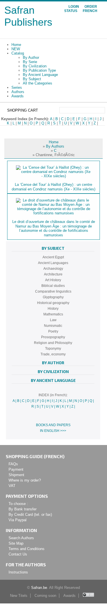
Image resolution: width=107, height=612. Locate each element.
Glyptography (53, 297)
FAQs (13, 464)
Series (16, 87)
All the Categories (37, 83)
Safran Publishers (28, 16)
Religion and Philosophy (53, 343)
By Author (31, 57)
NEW (15, 49)
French (90, 11)
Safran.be (39, 587)
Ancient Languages (53, 263)
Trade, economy (53, 354)
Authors (17, 92)
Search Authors (21, 538)
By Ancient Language (40, 75)
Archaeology (53, 269)
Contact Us (18, 554)
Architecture (53, 274)
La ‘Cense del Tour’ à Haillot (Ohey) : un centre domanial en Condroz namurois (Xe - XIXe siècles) (53, 186)
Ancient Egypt (53, 257)
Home (16, 45)
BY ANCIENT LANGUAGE (53, 380)
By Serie (30, 62)
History (53, 309)
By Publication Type (39, 70)
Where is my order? (25, 480)
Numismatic (53, 326)
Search (101, 110)
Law (53, 320)
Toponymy (53, 349)
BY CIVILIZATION (53, 371)
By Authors (55, 146)
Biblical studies (53, 286)
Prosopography (53, 337)
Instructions (18, 572)
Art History (53, 280)
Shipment (16, 475)
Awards (17, 96)
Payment (16, 469)
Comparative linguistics (53, 291)
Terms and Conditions (27, 549)
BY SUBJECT (53, 248)
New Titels (18, 595)
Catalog (17, 53)
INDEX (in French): (53, 395)
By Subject (32, 79)
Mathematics (53, 314)
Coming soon (45, 595)
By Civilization (35, 66)
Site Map (16, 543)
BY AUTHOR (53, 362)
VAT (12, 486)
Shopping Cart (22, 110)
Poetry (53, 331)
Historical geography (53, 303)
